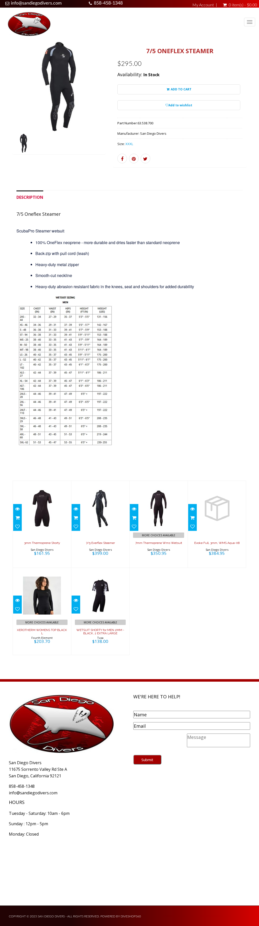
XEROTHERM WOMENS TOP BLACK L (42, 631)
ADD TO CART (180, 89)
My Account (203, 5)
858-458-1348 (108, 3)
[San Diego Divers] (29, 24)
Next (117, 104)
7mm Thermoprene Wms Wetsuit (158, 543)
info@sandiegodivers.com (36, 3)
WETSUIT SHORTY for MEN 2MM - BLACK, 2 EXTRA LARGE (100, 631)
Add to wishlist (180, 105)
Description (29, 197)
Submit (147, 759)
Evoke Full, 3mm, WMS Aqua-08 (217, 543)
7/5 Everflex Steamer (100, 543)
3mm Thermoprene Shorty (42, 543)
